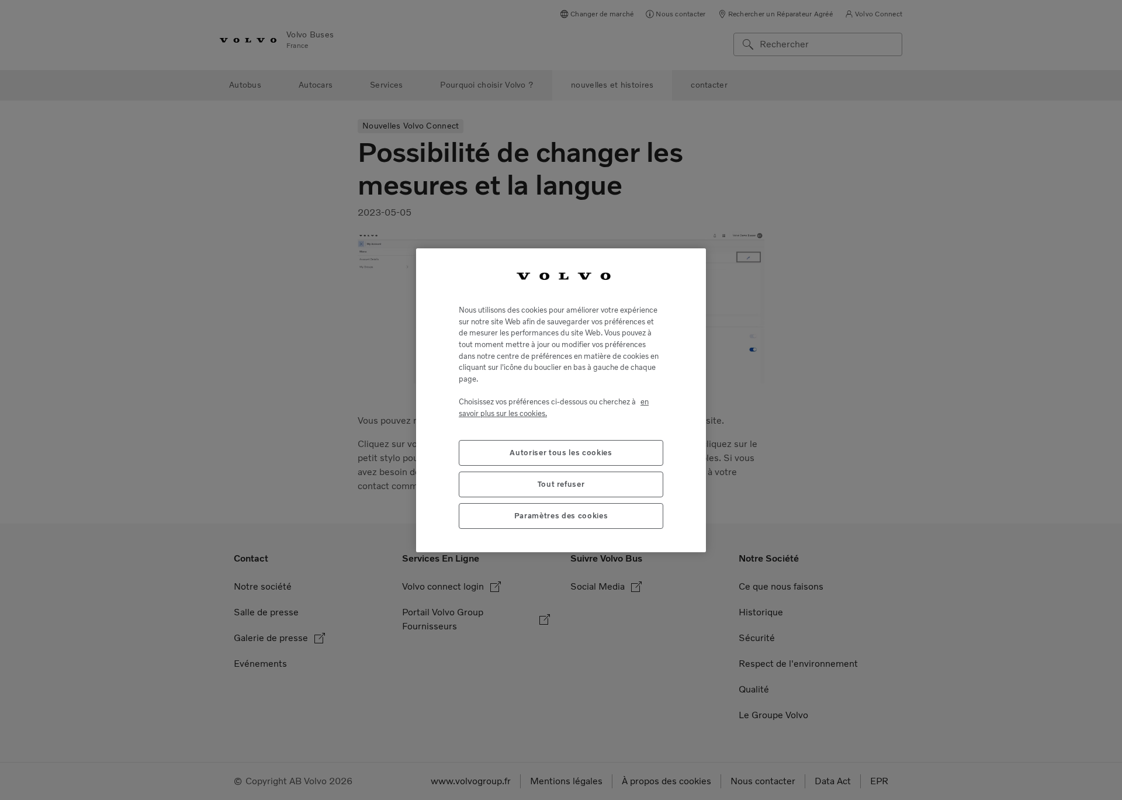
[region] (561, 400)
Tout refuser (561, 483)
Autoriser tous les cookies (561, 452)
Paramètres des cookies (561, 515)
